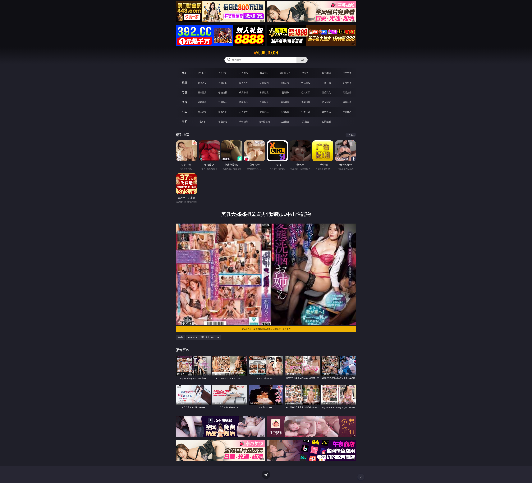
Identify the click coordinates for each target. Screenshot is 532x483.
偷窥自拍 (202, 102)
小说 (184, 112)
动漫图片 (264, 102)
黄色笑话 (326, 111)
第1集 (180, 337)
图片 (184, 102)
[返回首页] (360, 477)
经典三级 (305, 92)
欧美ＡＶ (243, 82)
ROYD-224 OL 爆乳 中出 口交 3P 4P (203, 337)
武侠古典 (264, 111)
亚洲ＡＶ (202, 82)
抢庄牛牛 (347, 73)
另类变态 (347, 92)
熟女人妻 (285, 82)
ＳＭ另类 (347, 82)
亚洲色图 (222, 102)
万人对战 (243, 73)
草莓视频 (243, 121)
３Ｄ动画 (264, 82)
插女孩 (202, 121)
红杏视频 (285, 121)
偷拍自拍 (222, 92)
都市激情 (202, 111)
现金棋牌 (326, 73)
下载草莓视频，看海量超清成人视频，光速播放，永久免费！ (266, 329)
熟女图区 (326, 102)
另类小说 (305, 111)
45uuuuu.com (266, 52)
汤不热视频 (264, 121)
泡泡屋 (305, 121)
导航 (184, 121)
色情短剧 (326, 121)
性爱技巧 (347, 111)
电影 (184, 92)
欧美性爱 (264, 92)
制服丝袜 (285, 92)
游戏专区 (264, 73)
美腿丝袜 (285, 102)
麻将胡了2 (285, 73)
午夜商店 (222, 121)
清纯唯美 (305, 102)
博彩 (184, 73)
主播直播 (326, 82)
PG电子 (202, 73)
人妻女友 (243, 111)
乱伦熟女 (326, 92)
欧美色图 (243, 102)
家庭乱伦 (222, 111)
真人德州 (222, 73)
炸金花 (305, 73)
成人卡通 (243, 92)
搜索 (302, 59)
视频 (184, 83)
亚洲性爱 (202, 92)
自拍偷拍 (222, 82)
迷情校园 (285, 111)
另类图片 (347, 102)
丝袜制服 (305, 82)
